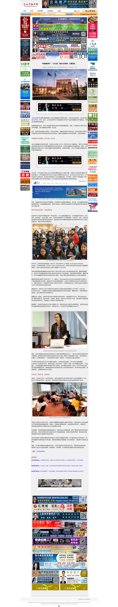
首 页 (25, 11)
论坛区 (59, 11)
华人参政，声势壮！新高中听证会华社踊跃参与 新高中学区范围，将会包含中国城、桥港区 (61, 465)
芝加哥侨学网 (36, 118)
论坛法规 (80, 599)
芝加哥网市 (50, 11)
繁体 (79, 11)
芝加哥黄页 (40, 11)
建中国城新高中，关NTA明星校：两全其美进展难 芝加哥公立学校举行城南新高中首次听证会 (61, 471)
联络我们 (88, 599)
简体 (75, 11)
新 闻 (32, 11)
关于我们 (84, 599)
